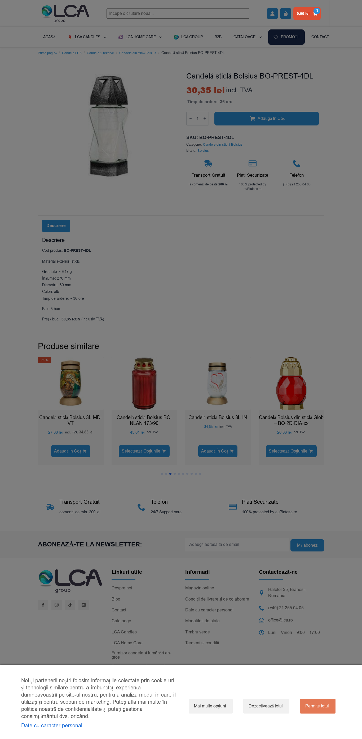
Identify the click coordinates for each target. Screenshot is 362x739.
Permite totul (317, 706)
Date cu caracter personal (51, 725)
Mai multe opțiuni (210, 706)
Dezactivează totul (266, 706)
